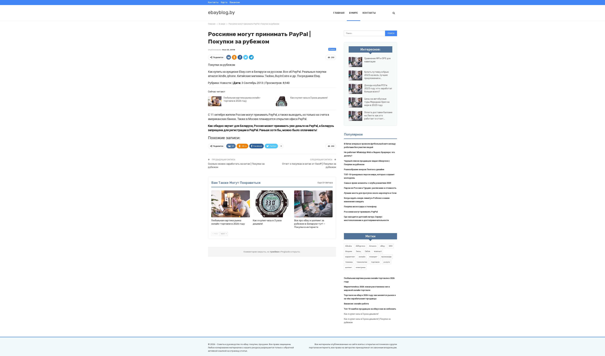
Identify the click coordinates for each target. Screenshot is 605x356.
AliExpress (360, 246)
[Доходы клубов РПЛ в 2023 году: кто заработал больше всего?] (355, 89)
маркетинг (350, 257)
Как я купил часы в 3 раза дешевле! (309, 97)
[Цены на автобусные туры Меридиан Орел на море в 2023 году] (355, 102)
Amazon (372, 246)
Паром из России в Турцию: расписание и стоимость (370, 188)
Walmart (378, 251)
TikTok (367, 251)
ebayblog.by (221, 12)
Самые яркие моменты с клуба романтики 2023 (367, 183)
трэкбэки (274, 252)
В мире (353, 12)
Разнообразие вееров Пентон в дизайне (364, 169)
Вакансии (235, 2)
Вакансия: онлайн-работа (356, 303)
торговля (375, 262)
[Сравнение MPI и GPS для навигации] (355, 62)
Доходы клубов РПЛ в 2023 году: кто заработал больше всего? (378, 88)
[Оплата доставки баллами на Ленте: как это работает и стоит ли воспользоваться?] (355, 116)
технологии (362, 262)
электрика (360, 267)
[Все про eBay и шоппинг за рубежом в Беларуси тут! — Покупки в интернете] (313, 203)
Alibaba (348, 246)
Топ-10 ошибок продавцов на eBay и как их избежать (370, 309)
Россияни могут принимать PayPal (361, 212)
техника (349, 262)
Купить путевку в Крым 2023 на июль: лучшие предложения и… (376, 75)
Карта (224, 2)
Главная (338, 12)
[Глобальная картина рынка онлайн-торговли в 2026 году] (215, 101)
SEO (390, 246)
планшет (373, 257)
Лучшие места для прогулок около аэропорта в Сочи (370, 193)
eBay (382, 246)
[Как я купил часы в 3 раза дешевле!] (281, 101)
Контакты (213, 2)
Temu (358, 251)
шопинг (348, 267)
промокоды (386, 257)
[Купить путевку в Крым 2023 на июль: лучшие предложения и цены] (355, 76)
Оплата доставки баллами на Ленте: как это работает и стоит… (378, 115)
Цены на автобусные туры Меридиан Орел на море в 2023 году (376, 102)
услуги (386, 262)
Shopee (348, 251)
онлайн (362, 257)
